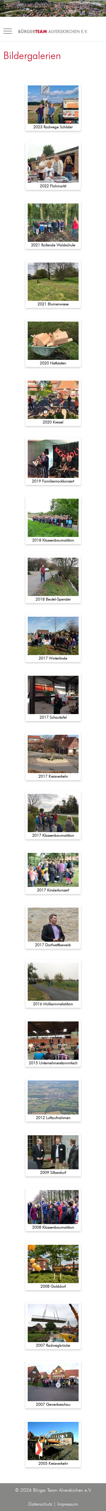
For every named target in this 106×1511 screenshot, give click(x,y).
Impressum (67, 1504)
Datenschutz (40, 1504)
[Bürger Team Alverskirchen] (53, 31)
